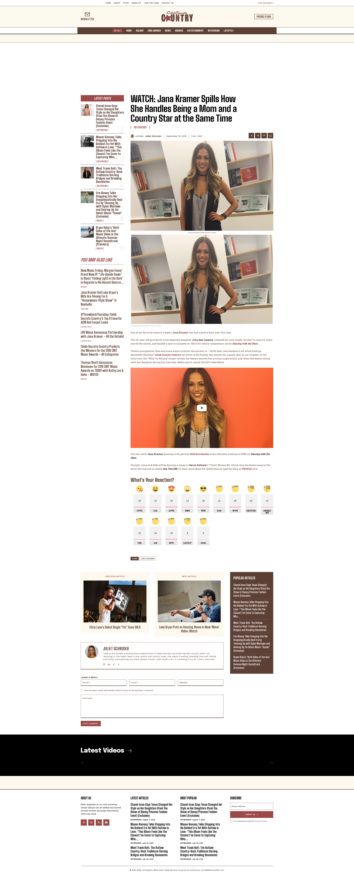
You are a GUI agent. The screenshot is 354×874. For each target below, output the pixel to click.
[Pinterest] (264, 135)
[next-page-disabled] (271, 763)
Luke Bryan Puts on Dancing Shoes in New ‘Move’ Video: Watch (189, 629)
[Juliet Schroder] (133, 136)
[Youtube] (106, 822)
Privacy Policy (260, 821)
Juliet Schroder (153, 136)
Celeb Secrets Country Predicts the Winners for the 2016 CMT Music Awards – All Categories (100, 350)
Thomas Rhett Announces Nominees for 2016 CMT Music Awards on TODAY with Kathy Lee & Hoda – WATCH (102, 368)
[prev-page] (83, 763)
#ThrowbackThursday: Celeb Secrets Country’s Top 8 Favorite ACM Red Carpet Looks (101, 318)
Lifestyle (86, 327)
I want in (250, 814)
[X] (258, 135)
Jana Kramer (180, 332)
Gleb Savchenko (199, 454)
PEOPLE (247, 468)
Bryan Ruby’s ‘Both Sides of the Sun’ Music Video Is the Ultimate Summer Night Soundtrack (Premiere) (107, 236)
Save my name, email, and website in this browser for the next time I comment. (118, 690)
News (84, 379)
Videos (100, 248)
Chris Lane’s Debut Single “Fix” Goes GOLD (114, 627)
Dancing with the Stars (245, 343)
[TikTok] (114, 664)
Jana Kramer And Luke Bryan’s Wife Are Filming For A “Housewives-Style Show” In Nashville (99, 298)
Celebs (84, 309)
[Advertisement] (177, 63)
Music (99, 221)
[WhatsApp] (270, 135)
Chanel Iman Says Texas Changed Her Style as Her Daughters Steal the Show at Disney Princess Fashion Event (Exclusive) (110, 116)
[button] (238, 30)
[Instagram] (104, 664)
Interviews (102, 130)
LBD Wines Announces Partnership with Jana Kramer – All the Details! (102, 334)
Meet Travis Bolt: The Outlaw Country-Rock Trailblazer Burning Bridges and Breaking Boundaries (109, 175)
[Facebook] (251, 135)
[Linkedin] (109, 664)
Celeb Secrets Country (168, 354)
